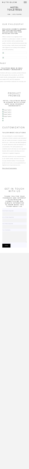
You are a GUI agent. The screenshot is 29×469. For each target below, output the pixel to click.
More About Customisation (9, 168)
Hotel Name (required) (7, 210)
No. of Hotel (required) (8, 217)
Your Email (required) (7, 223)
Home (9, 14)
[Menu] (25, 2)
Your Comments (6, 230)
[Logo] (11, 2)
